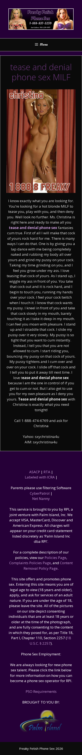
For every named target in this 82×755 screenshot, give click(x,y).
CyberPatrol (40, 493)
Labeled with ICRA (40, 477)
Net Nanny (41, 498)
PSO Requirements (41, 691)
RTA (47, 471)
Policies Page (55, 557)
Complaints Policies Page (30, 562)
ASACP (34, 471)
